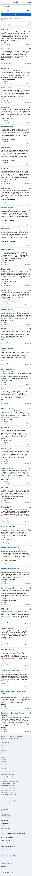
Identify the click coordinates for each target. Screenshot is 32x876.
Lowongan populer (6, 850)
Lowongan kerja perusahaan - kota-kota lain (13, 833)
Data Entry (5, 389)
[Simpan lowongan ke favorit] (30, 29)
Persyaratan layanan (6, 863)
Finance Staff (6, 507)
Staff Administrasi (7, 126)
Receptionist (5, 49)
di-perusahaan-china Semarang (9, 783)
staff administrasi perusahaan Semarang (11, 781)
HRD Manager (6, 188)
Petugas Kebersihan (8, 369)
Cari (16, 15)
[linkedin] (14, 855)
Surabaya (3, 755)
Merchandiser (6, 88)
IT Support (4, 169)
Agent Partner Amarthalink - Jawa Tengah (13, 692)
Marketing (4, 29)
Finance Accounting (8, 526)
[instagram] (6, 855)
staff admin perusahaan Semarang (9, 794)
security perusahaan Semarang (9, 779)
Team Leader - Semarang (10, 670)
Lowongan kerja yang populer (8, 800)
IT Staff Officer (6, 609)
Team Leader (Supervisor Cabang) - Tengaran (13, 714)
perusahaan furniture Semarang (9, 776)
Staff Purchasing (7, 309)
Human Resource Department (11, 588)
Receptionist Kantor (8, 207)
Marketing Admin (7, 468)
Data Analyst (5, 228)
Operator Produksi (7, 249)
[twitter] (10, 855)
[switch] (29, 24)
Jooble (11, 872)
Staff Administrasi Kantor (10, 547)
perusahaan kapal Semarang (8, 774)
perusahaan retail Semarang (8, 792)
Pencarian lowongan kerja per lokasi (10, 803)
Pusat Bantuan (5, 828)
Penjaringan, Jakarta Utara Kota (9, 763)
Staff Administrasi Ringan (10, 568)
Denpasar (3, 768)
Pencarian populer (6, 742)
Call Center (5, 290)
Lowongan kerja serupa (7, 831)
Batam (3, 757)
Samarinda (3, 761)
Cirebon (3, 766)
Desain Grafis (6, 269)
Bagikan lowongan (6, 840)
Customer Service (7, 649)
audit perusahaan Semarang (8, 785)
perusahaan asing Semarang (8, 790)
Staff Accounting (7, 329)
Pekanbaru (3, 752)
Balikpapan (4, 759)
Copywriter (5, 68)
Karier (2, 826)
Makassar (3, 750)
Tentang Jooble (5, 823)
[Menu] (2, 2)
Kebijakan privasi (5, 866)
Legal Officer (5, 147)
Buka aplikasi (27, 2)
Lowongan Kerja (5, 843)
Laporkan (28, 44)
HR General (5, 487)
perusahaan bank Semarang (8, 788)
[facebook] (2, 855)
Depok (2, 748)
